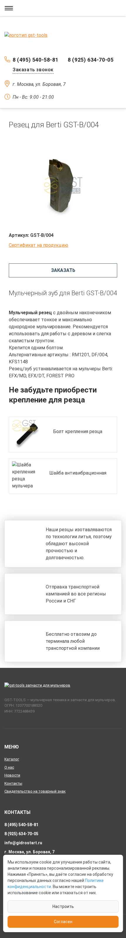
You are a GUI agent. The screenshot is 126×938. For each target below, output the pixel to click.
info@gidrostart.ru (23, 842)
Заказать (63, 270)
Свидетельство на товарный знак (35, 791)
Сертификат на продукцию (38, 245)
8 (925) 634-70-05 (90, 60)
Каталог (11, 759)
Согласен (63, 921)
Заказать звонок (33, 69)
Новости (12, 775)
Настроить (63, 906)
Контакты (13, 783)
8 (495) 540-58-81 (35, 60)
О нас (9, 767)
